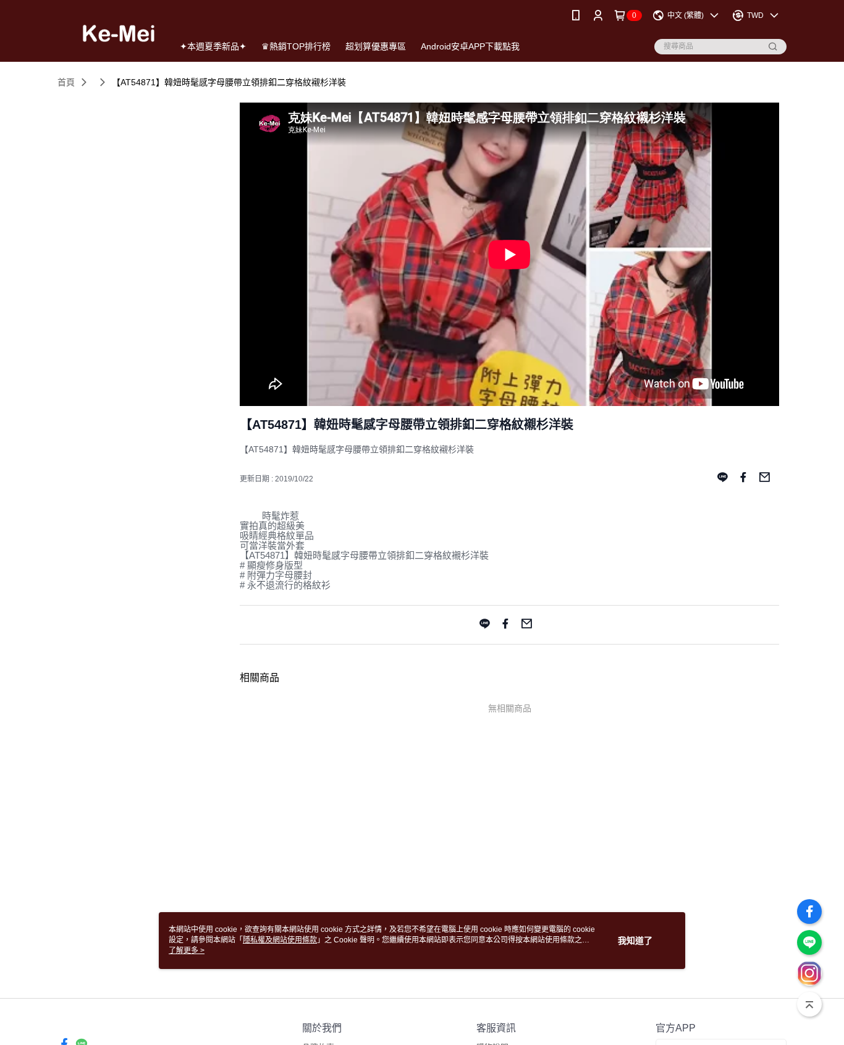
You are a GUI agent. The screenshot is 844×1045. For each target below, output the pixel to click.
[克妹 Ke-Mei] (107, 32)
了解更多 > (187, 950)
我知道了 (635, 941)
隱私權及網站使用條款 (280, 940)
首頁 (66, 82)
